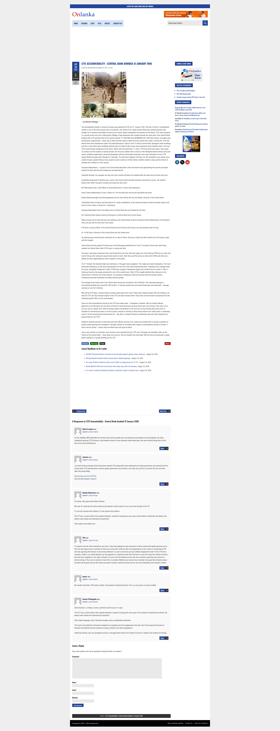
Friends (84, 23)
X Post (102, 344)
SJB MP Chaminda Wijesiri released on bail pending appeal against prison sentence (115, 354)
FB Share (85, 344)
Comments (76, 78)
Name (74, 682)
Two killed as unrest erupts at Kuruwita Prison (190, 119)
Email (74, 690)
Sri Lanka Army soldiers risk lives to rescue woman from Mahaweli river (190, 114)
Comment (76, 656)
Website (75, 697)
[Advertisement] (140, 44)
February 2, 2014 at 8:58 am (90, 602)
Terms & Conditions (201, 723)
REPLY (167, 344)
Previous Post (81, 411)
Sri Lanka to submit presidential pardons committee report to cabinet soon (112, 370)
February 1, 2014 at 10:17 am (90, 540)
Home (76, 23)
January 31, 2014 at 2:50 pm (89, 460)
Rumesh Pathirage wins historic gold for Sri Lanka (191, 125)
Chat (92, 23)
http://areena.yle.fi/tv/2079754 (85, 476)
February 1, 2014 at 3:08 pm (89, 579)
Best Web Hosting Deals (184, 94)
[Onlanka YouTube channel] (187, 161)
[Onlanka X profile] (182, 161)
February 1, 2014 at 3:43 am (89, 495)
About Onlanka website (175, 723)
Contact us (117, 23)
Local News (76, 83)
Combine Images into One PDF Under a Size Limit (191, 97)
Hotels (107, 23)
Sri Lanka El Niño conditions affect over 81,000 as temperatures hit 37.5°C (112, 362)
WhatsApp (94, 344)
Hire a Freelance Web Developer (186, 90)
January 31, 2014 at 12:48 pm (90, 432)
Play (99, 23)
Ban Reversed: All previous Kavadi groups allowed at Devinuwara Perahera (191, 130)
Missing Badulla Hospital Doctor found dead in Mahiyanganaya (108, 358)
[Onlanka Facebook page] (177, 161)
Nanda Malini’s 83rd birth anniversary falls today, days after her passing (111, 366)
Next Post (163, 411)
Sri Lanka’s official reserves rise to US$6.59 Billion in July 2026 (190, 108)
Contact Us (188, 723)
